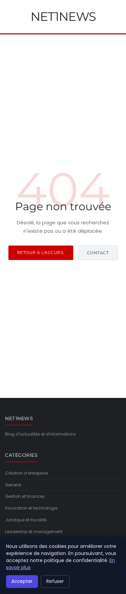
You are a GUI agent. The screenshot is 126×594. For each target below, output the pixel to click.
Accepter (22, 581)
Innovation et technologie (31, 508)
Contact (98, 252)
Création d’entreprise (26, 473)
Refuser (55, 581)
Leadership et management (33, 531)
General (13, 485)
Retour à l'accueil (41, 252)
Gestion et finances (25, 496)
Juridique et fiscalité (25, 520)
